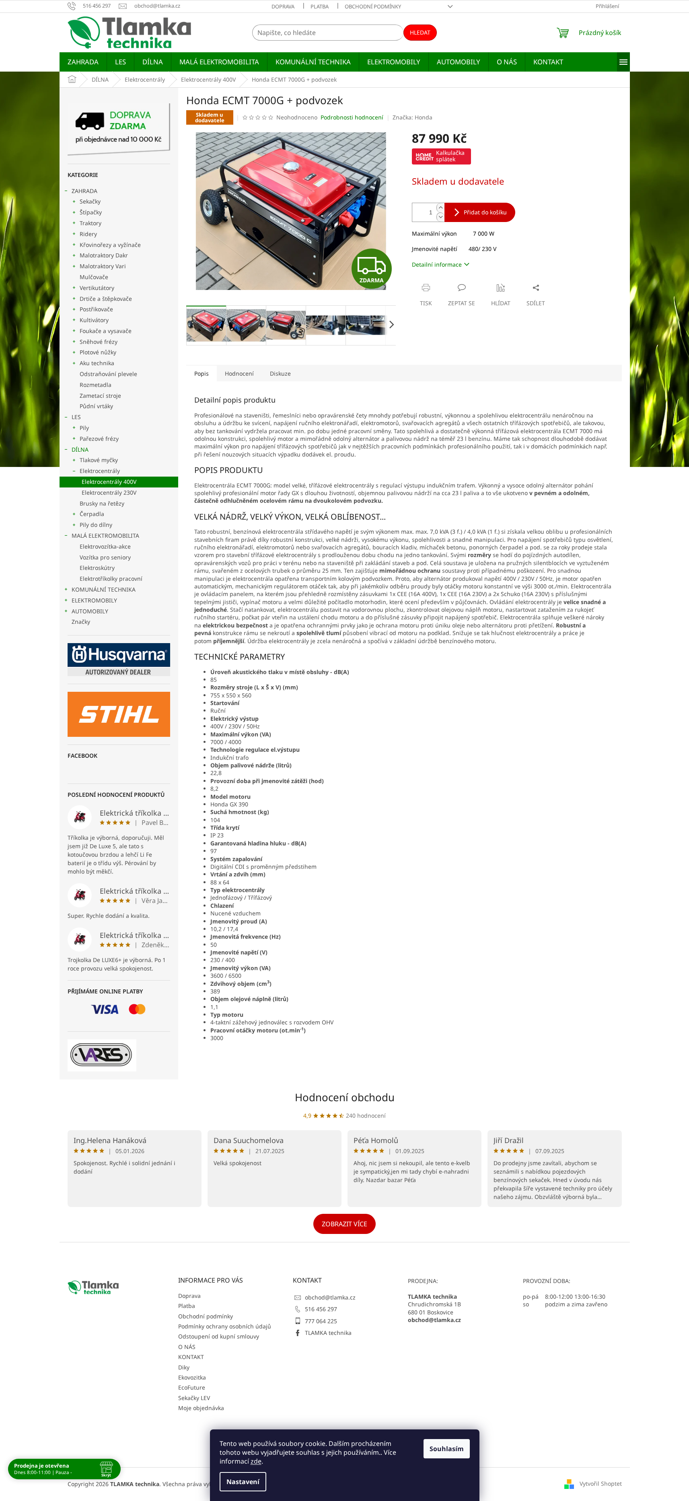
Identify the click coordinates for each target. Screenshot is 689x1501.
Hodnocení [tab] (239, 373)
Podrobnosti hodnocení (352, 117)
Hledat (420, 32)
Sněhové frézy (98, 341)
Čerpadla (92, 514)
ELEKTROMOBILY (94, 600)
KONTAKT (191, 1357)
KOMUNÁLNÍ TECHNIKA (104, 589)
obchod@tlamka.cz (330, 1297)
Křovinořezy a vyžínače (110, 245)
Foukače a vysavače (106, 331)
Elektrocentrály (100, 471)
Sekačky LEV (194, 1398)
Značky (81, 621)
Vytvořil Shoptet (601, 1483)
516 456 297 (321, 1309)
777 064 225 (321, 1321)
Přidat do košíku (485, 212)
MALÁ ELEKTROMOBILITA (105, 535)
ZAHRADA (84, 191)
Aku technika (97, 363)
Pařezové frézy (99, 438)
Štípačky (91, 212)
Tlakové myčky (99, 460)
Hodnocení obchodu (345, 1097)
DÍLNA (80, 449)
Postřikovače (96, 309)
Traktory (90, 223)
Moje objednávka (201, 1408)
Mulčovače (94, 277)
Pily (84, 428)
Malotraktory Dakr (104, 255)
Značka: (412, 117)
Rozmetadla (95, 385)
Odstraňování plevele (108, 374)
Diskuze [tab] (280, 373)
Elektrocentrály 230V (109, 492)
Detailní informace (437, 264)
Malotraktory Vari (103, 266)
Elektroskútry (97, 568)
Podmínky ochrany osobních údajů (224, 1326)
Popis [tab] (201, 373)
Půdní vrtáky (96, 406)
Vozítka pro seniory (105, 557)
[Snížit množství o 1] (440, 217)
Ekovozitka (192, 1377)
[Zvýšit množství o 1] (440, 207)
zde (256, 1461)
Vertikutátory (97, 288)
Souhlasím (447, 1448)
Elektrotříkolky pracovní (111, 578)
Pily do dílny (96, 524)
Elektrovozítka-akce (105, 546)
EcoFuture (191, 1387)
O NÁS (186, 1347)
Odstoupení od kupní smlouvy (218, 1336)
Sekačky (90, 201)
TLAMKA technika (328, 1333)
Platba (320, 6)
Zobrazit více (344, 1223)
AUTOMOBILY (90, 611)
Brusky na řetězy (102, 503)
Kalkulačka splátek (450, 156)
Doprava (282, 6)
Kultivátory (94, 320)
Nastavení (242, 1481)
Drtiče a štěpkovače (106, 298)
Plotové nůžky (98, 352)
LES (76, 417)
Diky (183, 1367)
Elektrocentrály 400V (109, 481)
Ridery (88, 234)
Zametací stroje (100, 395)
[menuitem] (83, 62)
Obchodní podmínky (373, 6)
